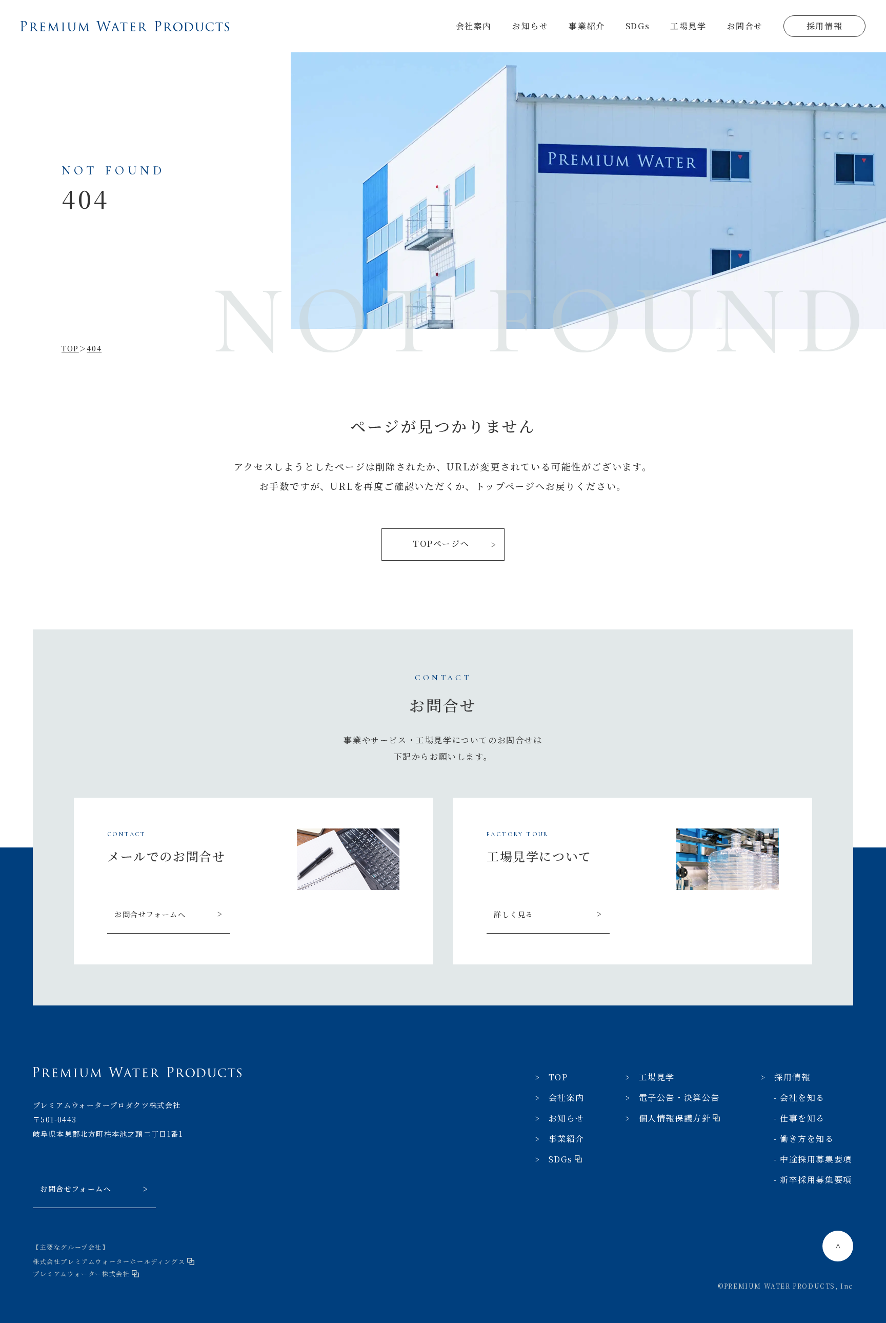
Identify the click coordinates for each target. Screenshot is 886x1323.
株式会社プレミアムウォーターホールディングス (109, 1261)
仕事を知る (802, 1118)
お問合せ (745, 26)
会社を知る (802, 1097)
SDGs (638, 26)
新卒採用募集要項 (816, 1180)
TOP (558, 1077)
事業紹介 (587, 26)
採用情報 (824, 26)
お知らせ (530, 26)
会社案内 (474, 26)
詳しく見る (514, 914)
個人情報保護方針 (675, 1118)
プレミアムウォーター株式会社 (81, 1273)
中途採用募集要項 (816, 1159)
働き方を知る (807, 1138)
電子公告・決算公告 (679, 1097)
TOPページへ (441, 543)
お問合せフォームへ (150, 914)
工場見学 (688, 26)
